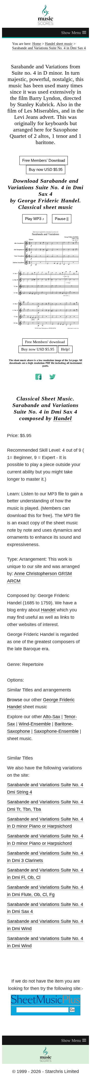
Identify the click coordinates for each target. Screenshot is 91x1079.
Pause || (62, 219)
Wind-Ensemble (35, 723)
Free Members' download (45, 342)
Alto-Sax (51, 716)
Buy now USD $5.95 (45, 169)
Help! (65, 349)
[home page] (45, 15)
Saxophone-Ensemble (56, 731)
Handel (62, 418)
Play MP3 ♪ (34, 219)
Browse (14, 699)
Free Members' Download (43, 160)
